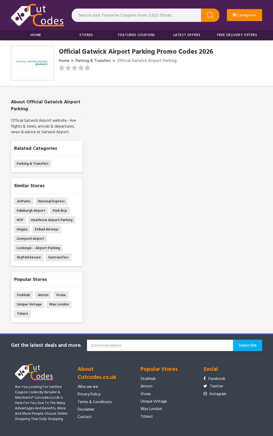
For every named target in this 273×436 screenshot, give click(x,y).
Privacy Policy (89, 394)
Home (36, 35)
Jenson (43, 295)
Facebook (216, 379)
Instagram (218, 394)
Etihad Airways (47, 229)
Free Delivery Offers (237, 35)
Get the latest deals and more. (46, 345)
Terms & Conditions (95, 402)
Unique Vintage (29, 304)
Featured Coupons (136, 35)
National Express (51, 201)
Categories (246, 15)
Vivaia (61, 295)
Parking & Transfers (93, 60)
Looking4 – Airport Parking (38, 248)
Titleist (22, 314)
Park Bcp (60, 210)
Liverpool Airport (30, 238)
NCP (20, 220)
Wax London (59, 304)
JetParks (24, 201)
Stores (86, 35)
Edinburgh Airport (31, 210)
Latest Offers (186, 35)
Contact (85, 417)
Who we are (88, 387)
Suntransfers (58, 257)
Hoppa (22, 229)
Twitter (216, 386)
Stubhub (23, 295)
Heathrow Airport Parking (52, 220)
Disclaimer (86, 409)
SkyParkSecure (29, 257)
